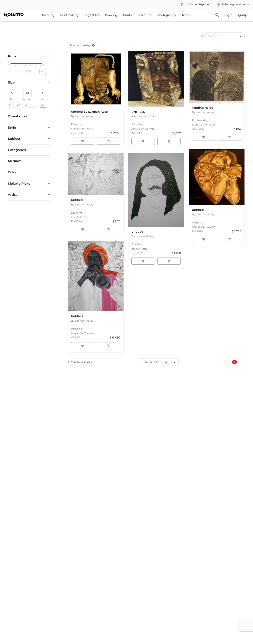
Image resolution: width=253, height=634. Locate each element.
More (187, 15)
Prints (127, 15)
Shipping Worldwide (233, 4)
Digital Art (91, 15)
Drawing (111, 15)
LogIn (228, 15)
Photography (166, 15)
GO (42, 71)
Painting (48, 15)
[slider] (10, 64)
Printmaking (69, 15)
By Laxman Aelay (82, 116)
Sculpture (144, 15)
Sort (202, 36)
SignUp (241, 15)
